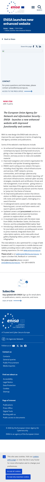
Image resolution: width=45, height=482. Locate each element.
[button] (33, 7)
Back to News (9, 39)
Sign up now (7, 301)
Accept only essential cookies (18, 477)
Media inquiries (9, 366)
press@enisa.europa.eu (10, 262)
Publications (8, 405)
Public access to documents (14, 417)
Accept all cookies (14, 471)
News (11, 28)
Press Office (7, 408)
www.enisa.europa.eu (32, 250)
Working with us (9, 414)
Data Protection (9, 385)
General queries (9, 359)
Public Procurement (11, 363)
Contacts (6, 356)
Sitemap (6, 392)
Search (39, 10)
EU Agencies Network (14, 339)
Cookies (6, 388)
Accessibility (8, 379)
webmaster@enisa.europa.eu (27, 254)
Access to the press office (12, 91)
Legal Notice (8, 382)
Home (5, 28)
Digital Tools (8, 411)
